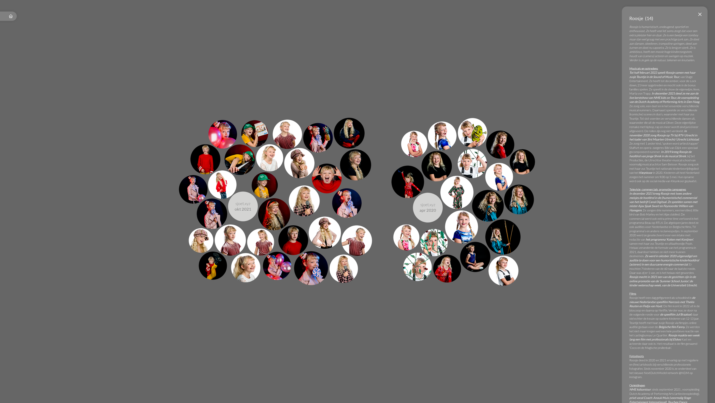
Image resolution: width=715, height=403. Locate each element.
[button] (700, 14)
